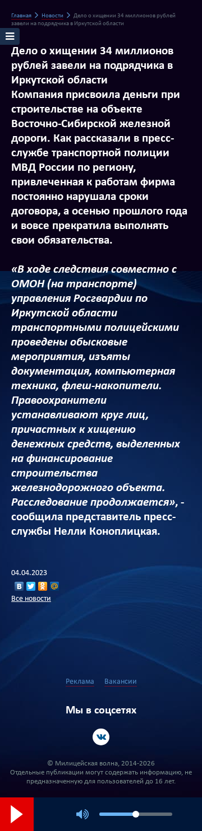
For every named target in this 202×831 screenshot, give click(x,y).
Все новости (31, 599)
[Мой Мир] (55, 586)
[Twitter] (31, 586)
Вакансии (120, 682)
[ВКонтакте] (19, 586)
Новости (52, 16)
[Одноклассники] (43, 586)
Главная (21, 16)
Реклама (80, 682)
